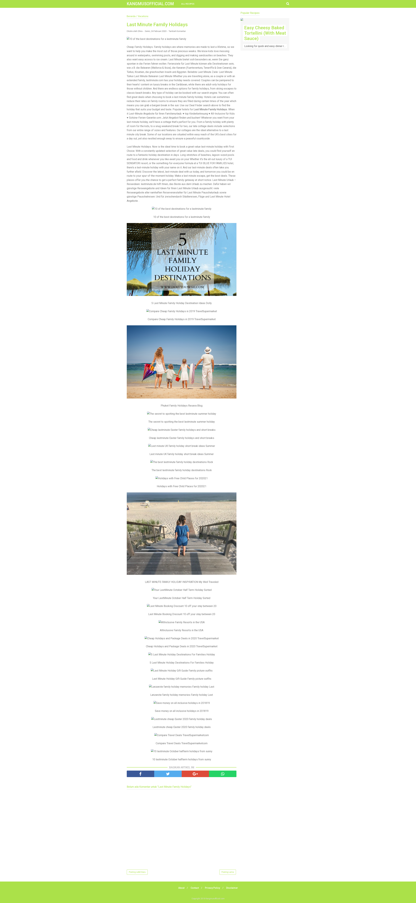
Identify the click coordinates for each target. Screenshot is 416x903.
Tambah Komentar (177, 31)
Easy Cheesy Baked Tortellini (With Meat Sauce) (265, 33)
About (181, 888)
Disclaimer (232, 888)
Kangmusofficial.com (150, 3)
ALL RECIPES (188, 4)
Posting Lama (227, 872)
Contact (195, 888)
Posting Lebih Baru (137, 872)
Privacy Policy (212, 888)
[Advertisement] (264, 117)
